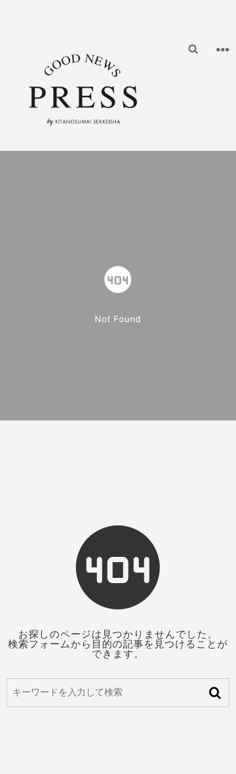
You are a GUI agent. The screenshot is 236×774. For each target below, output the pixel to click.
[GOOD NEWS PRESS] (83, 84)
